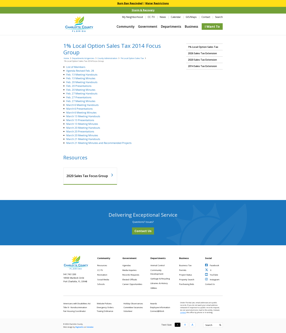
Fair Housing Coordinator (74, 311)
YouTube (213, 274)
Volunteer (127, 311)
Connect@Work (157, 311)
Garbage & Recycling (160, 278)
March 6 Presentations (79, 108)
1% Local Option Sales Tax (132, 58)
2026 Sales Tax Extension (202, 53)
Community (126, 26)
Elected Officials (129, 279)
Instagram (214, 279)
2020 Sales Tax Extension (202, 59)
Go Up (239, 325)
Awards (153, 303)
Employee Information (160, 307)
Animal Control (157, 265)
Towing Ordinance (105, 311)
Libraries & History (159, 283)
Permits (182, 270)
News (163, 17)
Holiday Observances (133, 303)
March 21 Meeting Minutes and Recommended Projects (99, 143)
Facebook (214, 265)
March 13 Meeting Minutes (82, 124)
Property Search (186, 279)
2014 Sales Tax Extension (202, 66)
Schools (101, 284)
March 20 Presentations (80, 131)
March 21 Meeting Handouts (83, 139)
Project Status (185, 274)
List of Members (75, 67)
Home (66, 58)
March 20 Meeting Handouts (83, 127)
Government (147, 26)
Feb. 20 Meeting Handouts (81, 82)
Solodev (90, 327)
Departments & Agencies (83, 58)
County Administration (107, 58)
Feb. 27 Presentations (78, 97)
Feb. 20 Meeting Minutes (80, 89)
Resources (102, 265)
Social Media (103, 279)
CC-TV (151, 17)
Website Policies (104, 303)
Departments (171, 26)
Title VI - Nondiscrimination (75, 307)
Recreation (102, 274)
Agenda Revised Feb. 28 (80, 70)
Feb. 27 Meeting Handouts (81, 93)
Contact (206, 17)
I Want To (212, 26)
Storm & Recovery (143, 10)
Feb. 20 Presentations (78, 86)
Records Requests (130, 274)
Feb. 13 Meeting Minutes (80, 78)
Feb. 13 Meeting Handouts (81, 74)
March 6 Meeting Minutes (81, 112)
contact (183, 312)
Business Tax (185, 265)
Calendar (176, 17)
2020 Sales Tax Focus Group (87, 176)
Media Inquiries (129, 270)
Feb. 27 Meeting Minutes (80, 101)
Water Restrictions (157, 3)
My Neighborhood (132, 17)
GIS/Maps (191, 17)
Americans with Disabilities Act (76, 303)
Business (191, 26)
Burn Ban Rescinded (130, 3)
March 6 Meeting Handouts (82, 105)
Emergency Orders (105, 307)
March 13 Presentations (80, 120)
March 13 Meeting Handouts (83, 116)
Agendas (126, 265)
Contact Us (143, 231)
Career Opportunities (132, 284)
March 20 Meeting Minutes (82, 135)
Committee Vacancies (133, 307)
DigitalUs (79, 327)
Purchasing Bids (186, 284)
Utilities (153, 288)
